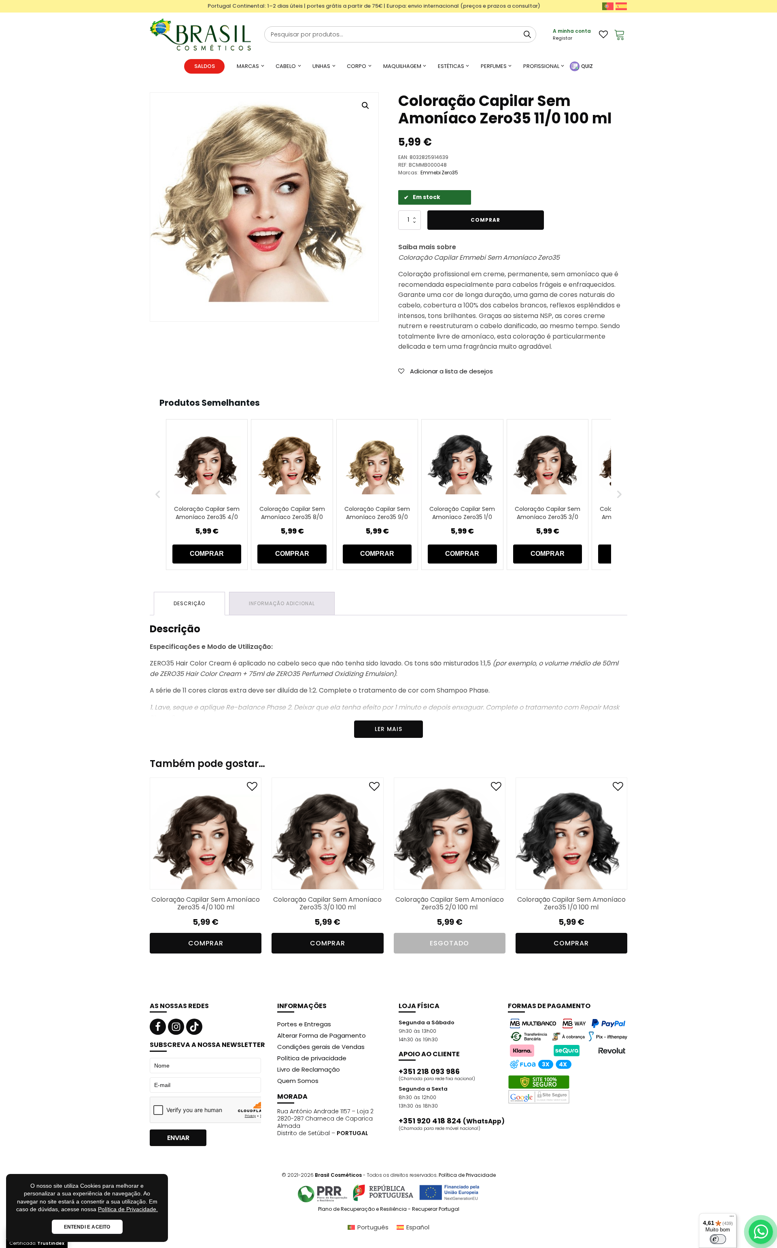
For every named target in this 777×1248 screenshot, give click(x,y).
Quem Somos (297, 1080)
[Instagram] (176, 1027)
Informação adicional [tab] (282, 603)
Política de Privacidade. (128, 1209)
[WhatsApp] (761, 1232)
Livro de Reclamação (308, 1069)
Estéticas (451, 66)
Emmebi (430, 172)
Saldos (204, 66)
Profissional (541, 66)
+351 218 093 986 (429, 1071)
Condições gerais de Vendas (321, 1046)
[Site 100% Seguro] (539, 1089)
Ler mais (388, 729)
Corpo (356, 66)
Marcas (248, 66)
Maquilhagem (402, 66)
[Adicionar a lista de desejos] (252, 788)
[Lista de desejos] (603, 34)
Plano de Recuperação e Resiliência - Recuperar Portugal (388, 1209)
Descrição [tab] (189, 603)
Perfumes (494, 66)
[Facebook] (158, 1027)
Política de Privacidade (467, 1175)
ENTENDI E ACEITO (87, 1227)
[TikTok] (194, 1027)
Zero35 (450, 172)
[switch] (718, 1239)
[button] (365, 105)
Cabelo (286, 66)
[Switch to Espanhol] (621, 6)
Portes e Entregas (304, 1024)
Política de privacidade (311, 1058)
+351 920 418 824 (452, 1121)
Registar (562, 38)
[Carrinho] (619, 34)
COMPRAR (207, 553)
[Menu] (732, 1218)
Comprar (485, 219)
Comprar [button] (205, 943)
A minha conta (572, 31)
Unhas (321, 66)
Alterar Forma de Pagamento (321, 1035)
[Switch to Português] (608, 6)
